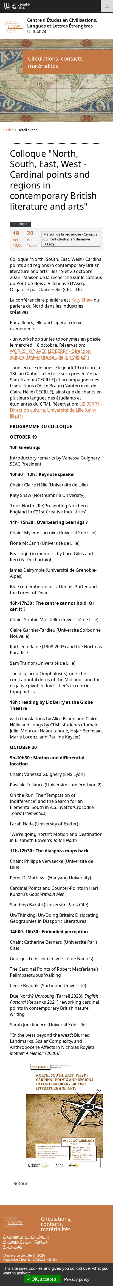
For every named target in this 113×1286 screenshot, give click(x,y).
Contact (41, 1241)
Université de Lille (17, 1255)
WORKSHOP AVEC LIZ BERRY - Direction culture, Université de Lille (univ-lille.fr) (50, 354)
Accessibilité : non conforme (26, 1236)
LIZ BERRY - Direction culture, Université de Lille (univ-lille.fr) (56, 410)
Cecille (8, 129)
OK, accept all (44, 1279)
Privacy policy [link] (76, 1279)
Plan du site (12, 1246)
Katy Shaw (82, 300)
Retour (20, 1183)
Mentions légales (17, 1241)
